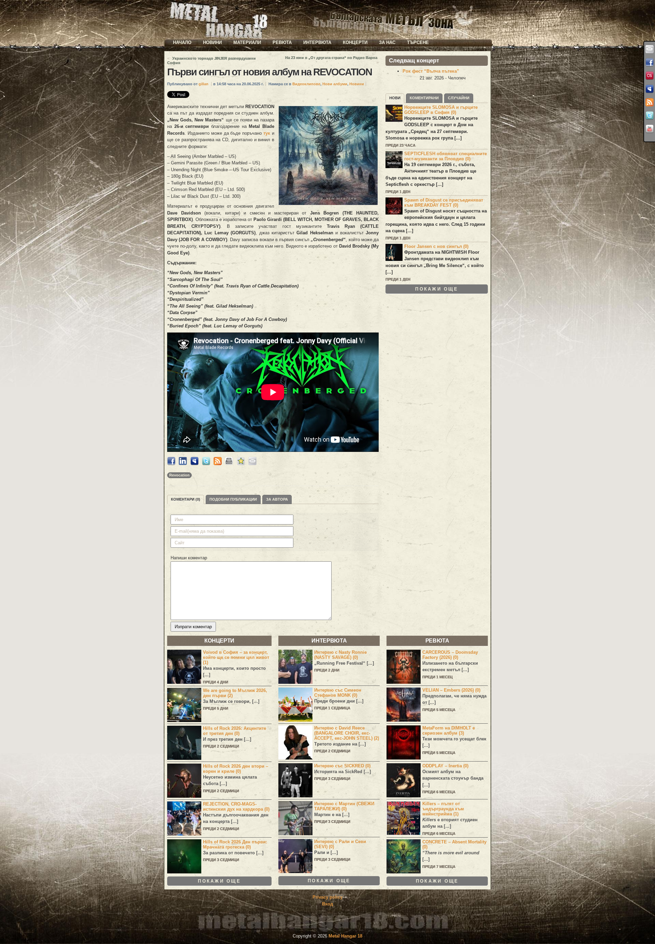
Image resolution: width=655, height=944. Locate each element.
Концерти (355, 42)
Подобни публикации (233, 499)
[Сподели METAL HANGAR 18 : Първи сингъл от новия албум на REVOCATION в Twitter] (206, 463)
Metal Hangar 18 (345, 936)
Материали (247, 42)
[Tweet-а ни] (649, 116)
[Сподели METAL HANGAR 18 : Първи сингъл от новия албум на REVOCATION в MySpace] (194, 463)
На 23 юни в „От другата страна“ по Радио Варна (331, 58)
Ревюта (282, 42)
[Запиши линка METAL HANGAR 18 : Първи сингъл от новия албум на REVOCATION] (241, 463)
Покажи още (436, 289)
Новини (212, 42)
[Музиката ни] (649, 76)
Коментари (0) (185, 499)
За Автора (277, 499)
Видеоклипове (306, 84)
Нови (395, 98)
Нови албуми (334, 84)
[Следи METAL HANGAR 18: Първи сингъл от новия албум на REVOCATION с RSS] (218, 463)
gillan (203, 84)
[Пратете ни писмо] (649, 49)
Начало (182, 42)
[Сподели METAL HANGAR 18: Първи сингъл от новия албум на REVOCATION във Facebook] (171, 463)
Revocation (179, 475)
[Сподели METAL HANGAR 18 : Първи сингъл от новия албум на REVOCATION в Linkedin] (183, 463)
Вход (327, 903)
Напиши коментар (189, 557)
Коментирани (424, 98)
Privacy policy (327, 897)
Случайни (458, 98)
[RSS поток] (649, 102)
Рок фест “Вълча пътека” (431, 71)
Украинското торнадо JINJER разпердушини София (211, 60)
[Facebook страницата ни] (649, 62)
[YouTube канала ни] (649, 129)
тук (266, 133)
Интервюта (317, 42)
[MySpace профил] (649, 89)
